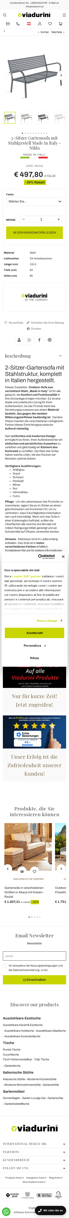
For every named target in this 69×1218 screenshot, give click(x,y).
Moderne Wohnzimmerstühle (22, 1084)
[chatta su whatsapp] (6, 1211)
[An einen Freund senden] (19, 340)
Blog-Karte (55, 1177)
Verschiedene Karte (33, 1182)
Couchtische (11, 1054)
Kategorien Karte (35, 1177)
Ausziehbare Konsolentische (22, 1036)
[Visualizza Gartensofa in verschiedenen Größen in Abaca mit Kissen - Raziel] (22, 871)
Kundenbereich (16, 1160)
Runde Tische (11, 1049)
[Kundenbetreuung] (18, 24)
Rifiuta (34, 658)
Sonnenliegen (11, 1098)
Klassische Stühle (14, 1079)
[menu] (64, 15)
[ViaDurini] (34, 14)
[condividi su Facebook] (39, 340)
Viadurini (11, 1152)
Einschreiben (36, 979)
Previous (7, 75)
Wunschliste (15, 322)
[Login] (40, 24)
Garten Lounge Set (33, 1098)
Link (44, 970)
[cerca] (5, 15)
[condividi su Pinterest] (49, 340)
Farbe (10, 194)
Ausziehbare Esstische (22, 1018)
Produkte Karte (13, 1177)
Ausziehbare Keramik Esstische (23, 1025)
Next (61, 75)
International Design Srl (25, 1144)
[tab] (34, 356)
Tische (8, 1043)
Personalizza (32, 645)
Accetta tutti (34, 632)
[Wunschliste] (34, 871)
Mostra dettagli (47, 620)
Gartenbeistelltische (16, 1103)
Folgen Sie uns (15, 1168)
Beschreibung (18, 356)
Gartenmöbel (14, 1091)
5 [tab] (43, 919)
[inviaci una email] (8, 24)
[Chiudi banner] (63, 556)
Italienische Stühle (18, 1072)
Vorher (44, 32)
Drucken (35, 328)
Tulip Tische (41, 1059)
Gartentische (12, 1065)
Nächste (56, 32)
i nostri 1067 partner (26, 576)
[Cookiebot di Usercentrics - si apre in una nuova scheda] (40, 556)
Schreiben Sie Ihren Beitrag (47, 322)
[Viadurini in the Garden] (34, 297)
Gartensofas (55, 1098)
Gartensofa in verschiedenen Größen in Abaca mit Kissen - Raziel (24, 892)
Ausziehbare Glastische (51, 1030)
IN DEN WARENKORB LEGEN (34, 232)
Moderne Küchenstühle (41, 1079)
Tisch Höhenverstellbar (17, 1059)
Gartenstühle (51, 1084)
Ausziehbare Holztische (19, 1030)
